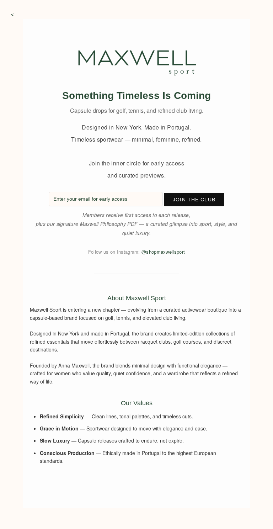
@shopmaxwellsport (163, 251)
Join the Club (194, 199)
